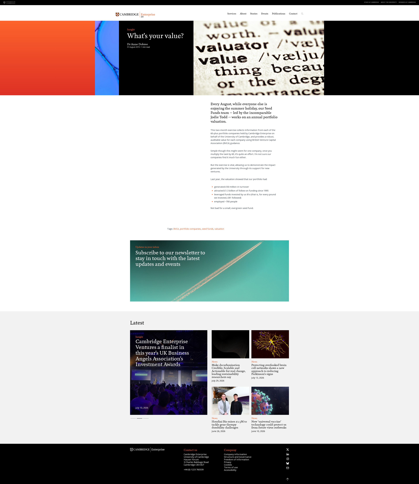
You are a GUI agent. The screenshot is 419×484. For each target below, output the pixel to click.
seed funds (207, 228)
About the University (389, 2)
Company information (235, 454)
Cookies (228, 464)
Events (264, 13)
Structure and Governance (237, 456)
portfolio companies (190, 228)
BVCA (176, 228)
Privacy (227, 462)
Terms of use (231, 467)
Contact (293, 13)
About (243, 13)
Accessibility (230, 470)
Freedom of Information (236, 459)
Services (231, 13)
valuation (219, 228)
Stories (253, 13)
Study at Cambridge (371, 2)
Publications (278, 13)
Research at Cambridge (407, 2)
